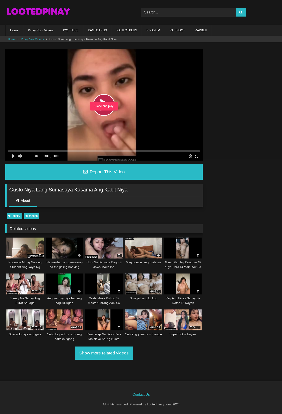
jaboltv (16, 215)
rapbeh (33, 215)
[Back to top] (268, 401)
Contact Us (141, 394)
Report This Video (106, 171)
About (25, 200)
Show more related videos (104, 353)
